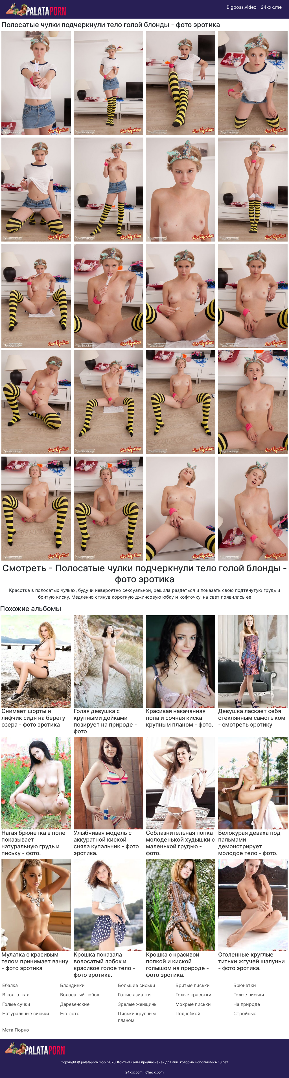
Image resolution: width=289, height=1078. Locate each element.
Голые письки (248, 994)
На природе (246, 1004)
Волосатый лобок (79, 994)
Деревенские (74, 1004)
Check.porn (154, 1072)
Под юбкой (188, 1013)
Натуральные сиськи (25, 1013)
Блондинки (72, 985)
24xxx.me (271, 7)
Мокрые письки (193, 1004)
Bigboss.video (242, 7)
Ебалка (10, 985)
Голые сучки (16, 1004)
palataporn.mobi (93, 1062)
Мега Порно (15, 1030)
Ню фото (70, 1013)
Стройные (244, 1013)
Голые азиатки (134, 994)
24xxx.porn (134, 1072)
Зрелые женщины (137, 1004)
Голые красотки (193, 994)
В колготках (15, 994)
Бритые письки (193, 985)
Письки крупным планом (137, 1017)
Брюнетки (244, 985)
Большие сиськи (136, 985)
